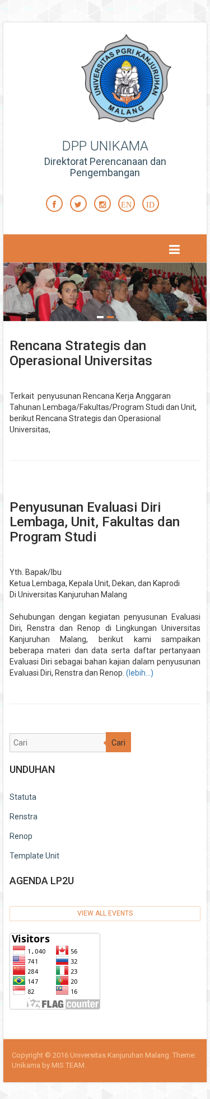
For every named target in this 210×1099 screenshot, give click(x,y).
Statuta (23, 797)
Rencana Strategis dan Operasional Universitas (81, 353)
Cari (118, 742)
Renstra (24, 816)
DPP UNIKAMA (105, 146)
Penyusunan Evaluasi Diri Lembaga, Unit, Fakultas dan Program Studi (95, 522)
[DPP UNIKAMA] (137, 80)
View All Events (105, 913)
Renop (21, 836)
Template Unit (34, 855)
